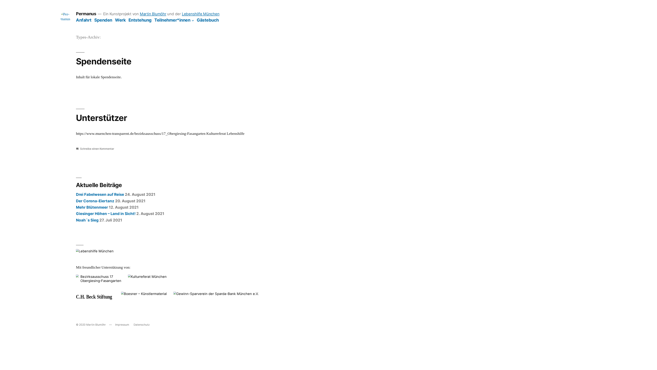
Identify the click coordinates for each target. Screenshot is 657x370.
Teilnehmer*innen (172, 20)
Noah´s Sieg (87, 220)
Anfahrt (84, 20)
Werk (120, 20)
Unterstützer (101, 118)
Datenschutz (142, 324)
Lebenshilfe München (201, 14)
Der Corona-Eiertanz (95, 201)
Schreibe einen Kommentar (97, 148)
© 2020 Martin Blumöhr (91, 324)
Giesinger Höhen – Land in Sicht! (106, 213)
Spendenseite (103, 61)
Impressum (122, 324)
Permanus (86, 13)
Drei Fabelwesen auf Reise (100, 194)
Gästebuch (208, 20)
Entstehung (140, 20)
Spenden (103, 20)
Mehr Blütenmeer (92, 207)
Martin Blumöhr (153, 14)
